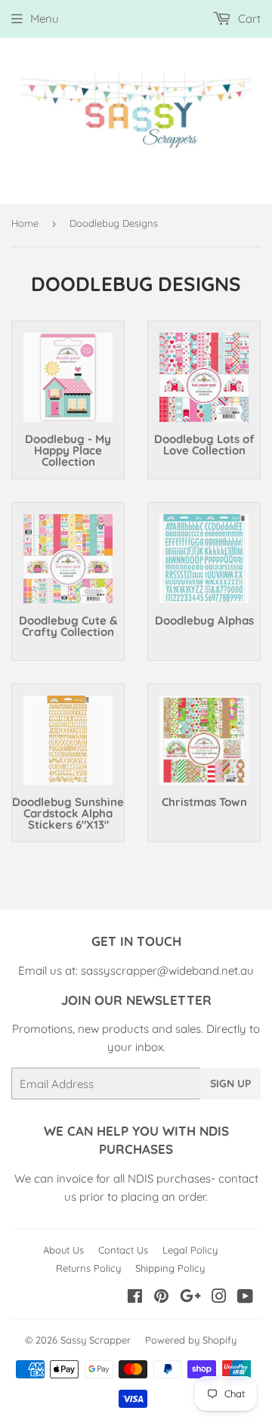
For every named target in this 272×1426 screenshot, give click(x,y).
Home (25, 223)
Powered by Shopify (190, 1340)
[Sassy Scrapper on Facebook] (135, 1298)
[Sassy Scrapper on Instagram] (219, 1298)
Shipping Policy (170, 1268)
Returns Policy (88, 1268)
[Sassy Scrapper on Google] (190, 1298)
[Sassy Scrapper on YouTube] (245, 1298)
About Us (63, 1250)
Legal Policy (190, 1250)
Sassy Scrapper (95, 1340)
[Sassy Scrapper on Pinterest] (161, 1298)
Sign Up (230, 1083)
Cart (248, 18)
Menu (44, 18)
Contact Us (123, 1250)
